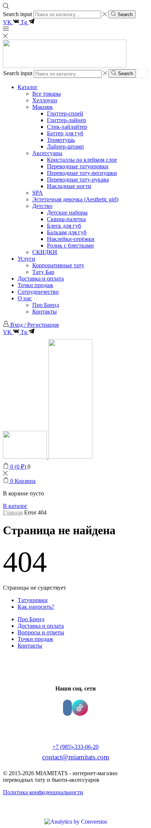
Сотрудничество (38, 292)
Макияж (42, 107)
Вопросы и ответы (41, 632)
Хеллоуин (44, 100)
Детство (42, 206)
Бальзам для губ (66, 232)
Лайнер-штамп (65, 146)
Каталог (28, 87)
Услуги (26, 259)
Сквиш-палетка (66, 219)
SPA (37, 193)
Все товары (46, 94)
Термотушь (61, 140)
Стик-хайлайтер (67, 127)
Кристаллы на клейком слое (82, 160)
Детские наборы (67, 212)
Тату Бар (43, 272)
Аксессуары (47, 153)
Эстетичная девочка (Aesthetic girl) (75, 199)
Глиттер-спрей (65, 113)
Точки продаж (35, 285)
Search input (17, 14)
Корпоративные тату (58, 265)
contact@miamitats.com (75, 757)
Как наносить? (36, 607)
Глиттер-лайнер (66, 120)
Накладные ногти (69, 186)
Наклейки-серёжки (71, 239)
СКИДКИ (44, 252)
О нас (25, 298)
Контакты (44, 311)
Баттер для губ (65, 133)
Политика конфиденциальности (43, 792)
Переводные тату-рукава (78, 179)
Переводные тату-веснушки (82, 173)
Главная (13, 512)
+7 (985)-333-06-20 (75, 747)
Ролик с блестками (70, 245)
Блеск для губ (64, 226)
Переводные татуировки (77, 166)
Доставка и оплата (41, 278)
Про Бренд (45, 305)
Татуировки (33, 600)
